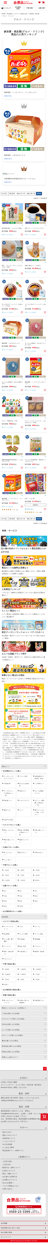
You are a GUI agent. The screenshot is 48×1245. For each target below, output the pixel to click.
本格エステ (22, 791)
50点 (5, 906)
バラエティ (38, 946)
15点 (20, 896)
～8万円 (37, 875)
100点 (21, 906)
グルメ (21, 926)
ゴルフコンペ (8, 959)
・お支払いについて (8, 1170)
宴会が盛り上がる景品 (10, 1041)
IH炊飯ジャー (8, 800)
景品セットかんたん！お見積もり (14, 1008)
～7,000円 (22, 974)
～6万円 (6, 875)
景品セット (6, 766)
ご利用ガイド (24, 1157)
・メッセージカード (8, 1141)
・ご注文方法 (5, 1164)
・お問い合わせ (6, 1189)
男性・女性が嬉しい (9, 952)
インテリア (7, 946)
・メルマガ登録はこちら (10, 1186)
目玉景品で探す (18, 7)
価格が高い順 (31, 193)
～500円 (6, 969)
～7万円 (21, 875)
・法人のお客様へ (7, 1183)
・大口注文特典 (6, 1144)
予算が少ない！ (39, 852)
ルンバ (21, 810)
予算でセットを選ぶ (10, 865)
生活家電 (6, 934)
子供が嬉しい (23, 951)
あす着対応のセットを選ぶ (12, 911)
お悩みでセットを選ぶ (11, 847)
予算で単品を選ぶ (9, 964)
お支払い (24, 1078)
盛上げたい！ (23, 852)
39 (40, 512)
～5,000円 (7, 974)
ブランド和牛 (23, 776)
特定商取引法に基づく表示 (10, 1228)
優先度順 (12, 193)
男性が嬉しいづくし (9, 841)
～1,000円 (22, 969)
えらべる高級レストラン (39, 792)
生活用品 (22, 939)
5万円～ (6, 984)
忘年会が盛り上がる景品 (11, 1024)
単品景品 (10, 14)
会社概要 (4, 1223)
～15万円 (22, 880)
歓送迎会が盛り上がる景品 (11, 1046)
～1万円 (37, 974)
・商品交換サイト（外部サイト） (13, 1150)
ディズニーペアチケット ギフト (9, 777)
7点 (36, 891)
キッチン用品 (39, 934)
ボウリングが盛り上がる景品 (12, 1035)
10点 (5, 896)
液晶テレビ (7, 810)
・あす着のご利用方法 (9, 1177)
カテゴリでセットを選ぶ (12, 825)
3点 (5, 891)
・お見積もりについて (9, 1180)
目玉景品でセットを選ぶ (12, 771)
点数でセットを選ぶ (10, 885)
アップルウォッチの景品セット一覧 (9, 793)
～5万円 (37, 870)
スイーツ (37, 926)
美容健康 (37, 939)
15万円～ (37, 880)
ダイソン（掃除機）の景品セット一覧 (39, 803)
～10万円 (7, 880)
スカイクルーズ (24, 800)
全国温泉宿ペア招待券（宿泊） (39, 777)
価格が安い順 (21, 193)
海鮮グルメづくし (24, 841)
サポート (24, 1127)
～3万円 (6, 870)
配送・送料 (24, 1093)
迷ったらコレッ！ (8, 853)
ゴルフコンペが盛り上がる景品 (13, 1019)
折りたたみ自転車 (24, 785)
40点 (36, 901)
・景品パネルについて (9, 1135)
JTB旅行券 (7, 783)
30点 (20, 901)
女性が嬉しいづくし (39, 831)
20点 (36, 896)
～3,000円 (38, 969)
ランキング (7, 8)
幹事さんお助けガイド (10, 1057)
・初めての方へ (6, 1132)
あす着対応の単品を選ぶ (12, 990)
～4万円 (21, 870)
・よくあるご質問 (7, 1147)
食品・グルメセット (9, 831)
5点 (20, 891)
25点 (5, 901)
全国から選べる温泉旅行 (24, 1001)
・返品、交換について (9, 1173)
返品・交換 (24, 1106)
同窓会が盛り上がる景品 (11, 1052)
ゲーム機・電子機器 (9, 940)
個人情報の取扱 (6, 1232)
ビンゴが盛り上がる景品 (11, 1030)
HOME (3, 14)
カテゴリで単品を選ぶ (21, 14)
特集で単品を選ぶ (9, 995)
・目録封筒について (8, 1138)
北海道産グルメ (39, 1000)
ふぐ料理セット (39, 783)
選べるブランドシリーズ (9, 1001)
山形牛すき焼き (9, 820)
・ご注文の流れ (6, 1161)
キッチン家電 (23, 934)
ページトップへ (45, 1068)
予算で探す (29, 8)
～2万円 (6, 979)
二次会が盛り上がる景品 (11, 1013)
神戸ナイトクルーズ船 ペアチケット (39, 812)
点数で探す (42, 8)
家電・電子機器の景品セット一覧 (24, 832)
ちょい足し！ (8, 860)
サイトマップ (5, 1237)
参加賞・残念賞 (34, 14)
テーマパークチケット (9, 928)
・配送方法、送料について (10, 1167)
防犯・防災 (22, 946)
